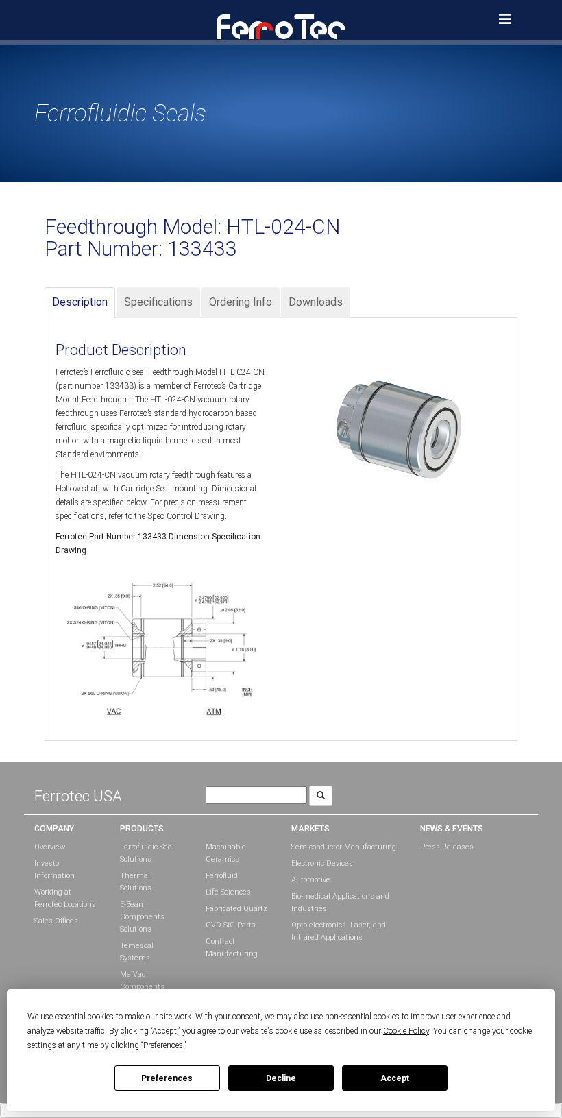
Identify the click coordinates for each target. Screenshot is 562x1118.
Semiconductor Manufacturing (343, 846)
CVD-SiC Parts (231, 925)
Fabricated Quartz (236, 908)
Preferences (167, 1078)
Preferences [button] (163, 1045)
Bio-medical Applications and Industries (340, 902)
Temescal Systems (137, 951)
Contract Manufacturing (232, 947)
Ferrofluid (222, 875)
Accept (394, 1078)
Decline (281, 1078)
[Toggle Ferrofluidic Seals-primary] (505, 19)
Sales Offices (56, 920)
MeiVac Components (142, 980)
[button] (281, 26)
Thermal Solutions (135, 881)
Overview (49, 846)
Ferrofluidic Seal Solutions (147, 853)
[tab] (80, 302)
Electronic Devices (322, 863)
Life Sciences (228, 892)
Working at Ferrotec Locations (65, 898)
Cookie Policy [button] (406, 1031)
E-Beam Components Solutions (142, 917)
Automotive (310, 879)
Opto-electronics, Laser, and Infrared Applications (338, 931)
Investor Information (54, 869)
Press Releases (447, 846)
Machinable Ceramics (226, 853)
